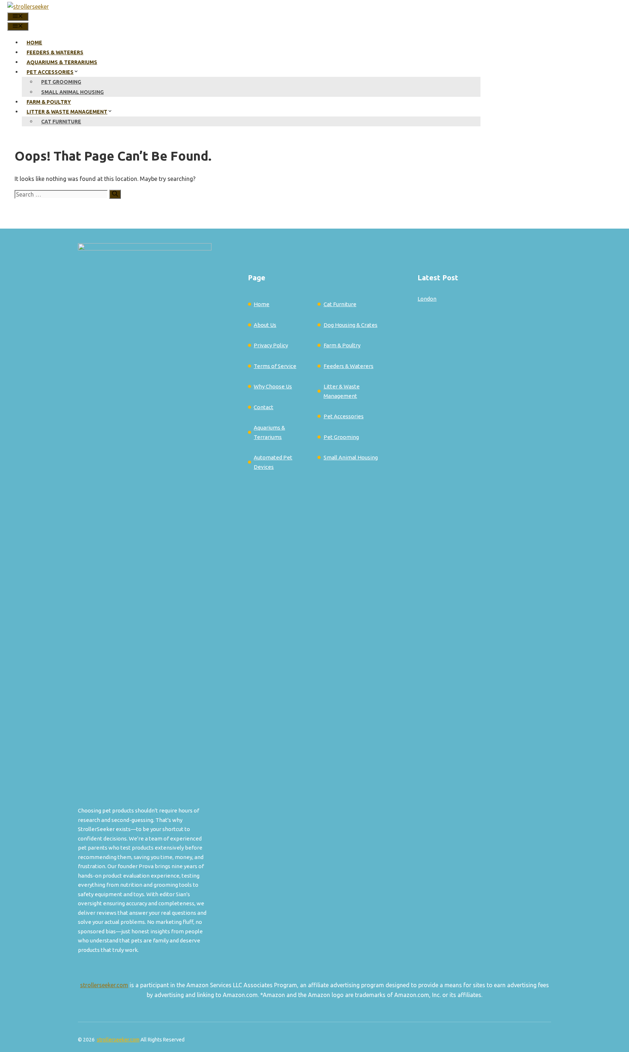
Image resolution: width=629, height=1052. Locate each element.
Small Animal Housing (72, 92)
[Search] (115, 194)
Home (34, 43)
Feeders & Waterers (55, 52)
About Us (265, 325)
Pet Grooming (61, 82)
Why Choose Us (273, 386)
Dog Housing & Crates (350, 325)
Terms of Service (275, 366)
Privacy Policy (271, 345)
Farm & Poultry (49, 102)
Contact (263, 407)
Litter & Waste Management (67, 112)
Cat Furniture (61, 121)
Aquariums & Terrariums (62, 62)
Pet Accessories (50, 72)
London (427, 299)
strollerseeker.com (104, 985)
